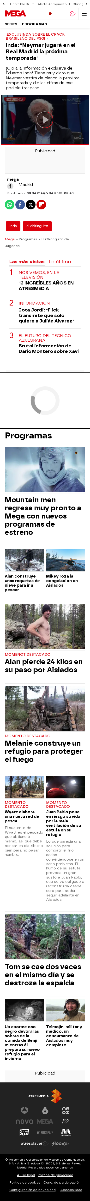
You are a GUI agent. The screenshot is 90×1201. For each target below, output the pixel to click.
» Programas (26, 239)
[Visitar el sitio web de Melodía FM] (65, 1132)
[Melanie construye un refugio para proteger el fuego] (45, 709)
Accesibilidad (71, 1190)
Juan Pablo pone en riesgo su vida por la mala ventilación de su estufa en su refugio (63, 823)
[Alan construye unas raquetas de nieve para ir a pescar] (24, 560)
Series (11, 24)
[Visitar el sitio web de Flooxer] (60, 1143)
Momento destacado (27, 736)
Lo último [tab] (60, 261)
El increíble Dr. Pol (21, 4)
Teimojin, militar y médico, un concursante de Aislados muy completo (64, 1036)
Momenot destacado (27, 655)
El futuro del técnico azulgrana (45, 338)
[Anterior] (3, 4)
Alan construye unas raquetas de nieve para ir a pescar (22, 583)
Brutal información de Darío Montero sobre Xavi (49, 348)
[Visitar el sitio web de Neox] (65, 1110)
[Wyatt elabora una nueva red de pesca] (24, 787)
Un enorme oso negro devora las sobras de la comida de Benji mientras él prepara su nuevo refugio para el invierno (22, 1043)
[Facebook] (10, 186)
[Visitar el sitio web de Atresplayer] (34, 1143)
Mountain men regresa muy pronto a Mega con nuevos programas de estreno (43, 516)
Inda (13, 226)
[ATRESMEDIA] (45, 1096)
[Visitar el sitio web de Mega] (45, 1121)
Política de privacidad (55, 1175)
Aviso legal (26, 1175)
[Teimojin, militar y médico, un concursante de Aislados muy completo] (65, 1010)
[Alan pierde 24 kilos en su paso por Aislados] (45, 627)
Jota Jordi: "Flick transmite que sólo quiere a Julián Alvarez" (46, 315)
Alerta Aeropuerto (52, 4)
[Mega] (23, 13)
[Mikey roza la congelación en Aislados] (65, 560)
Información (34, 303)
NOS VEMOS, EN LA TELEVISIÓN (39, 274)
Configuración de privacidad (32, 1190)
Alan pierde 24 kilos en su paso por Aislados (44, 666)
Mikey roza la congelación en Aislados (62, 581)
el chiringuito (37, 226)
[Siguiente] (86, 4)
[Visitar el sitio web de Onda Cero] (24, 1132)
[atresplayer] (72, 14)
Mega (10, 239)
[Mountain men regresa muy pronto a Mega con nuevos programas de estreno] (45, 470)
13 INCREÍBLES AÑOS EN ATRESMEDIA (46, 285)
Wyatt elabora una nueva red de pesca (22, 816)
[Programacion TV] (61, 14)
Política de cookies (25, 1182)
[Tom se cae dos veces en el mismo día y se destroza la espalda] (45, 937)
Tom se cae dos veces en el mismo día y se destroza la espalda (43, 975)
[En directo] (50, 14)
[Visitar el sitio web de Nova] (24, 1121)
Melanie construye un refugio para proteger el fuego (44, 751)
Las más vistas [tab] (27, 261)
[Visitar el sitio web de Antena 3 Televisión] (24, 1110)
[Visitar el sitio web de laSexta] (45, 1110)
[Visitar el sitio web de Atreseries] (65, 1121)
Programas (34, 24)
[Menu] (84, 14)
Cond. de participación (61, 1182)
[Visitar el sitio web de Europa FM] (45, 1132)
